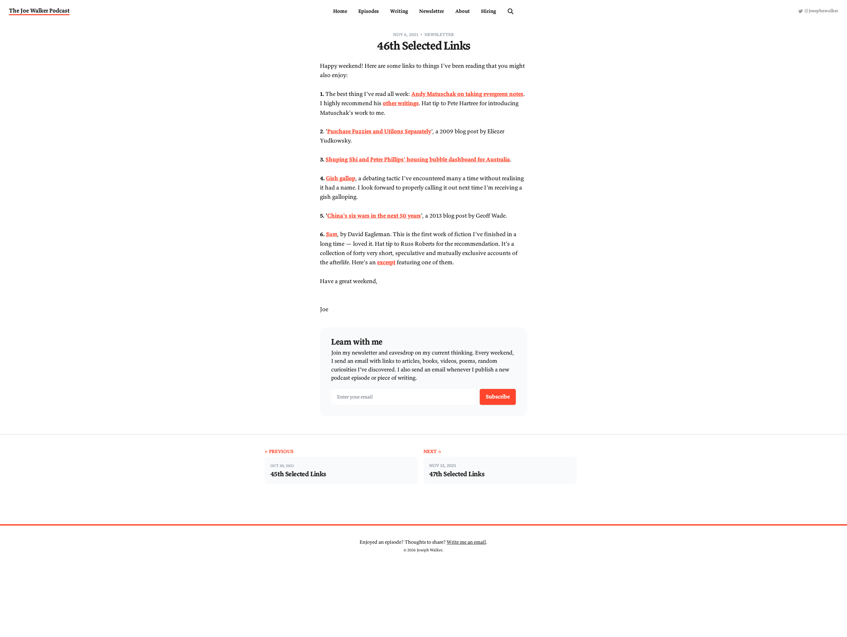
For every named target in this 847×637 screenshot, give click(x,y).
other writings (401, 103)
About (462, 11)
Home (340, 11)
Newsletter (431, 11)
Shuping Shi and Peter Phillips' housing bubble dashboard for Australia (418, 159)
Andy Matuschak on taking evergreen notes (467, 94)
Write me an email (466, 542)
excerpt (386, 262)
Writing (399, 11)
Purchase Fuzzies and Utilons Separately (379, 131)
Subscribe (498, 396)
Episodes (368, 11)
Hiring (488, 11)
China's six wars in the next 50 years (374, 215)
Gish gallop (340, 178)
